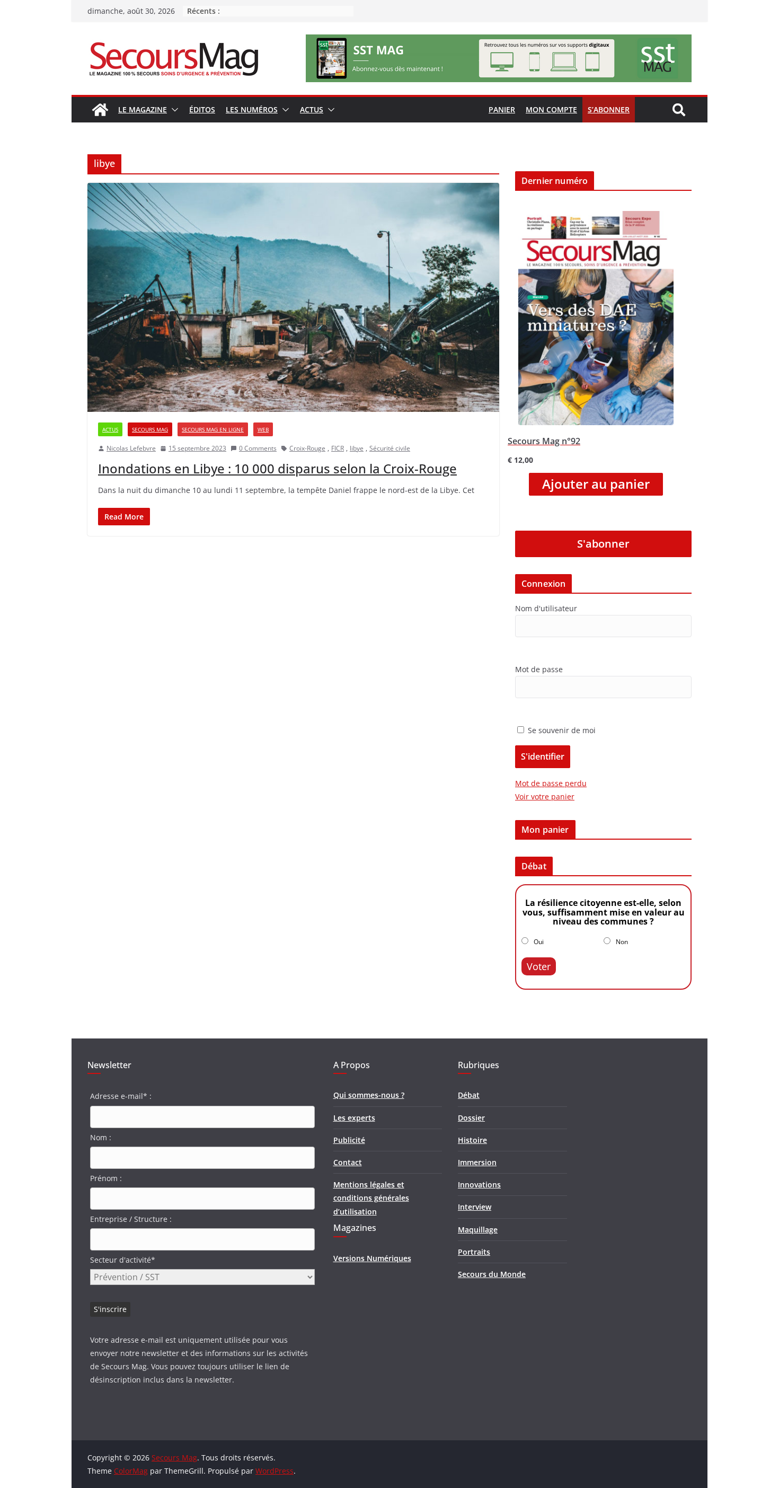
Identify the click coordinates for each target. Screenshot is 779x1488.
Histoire (472, 1140)
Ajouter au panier (596, 484)
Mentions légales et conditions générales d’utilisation (371, 1197)
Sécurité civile (389, 448)
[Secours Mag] (100, 109)
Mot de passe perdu (551, 783)
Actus (311, 109)
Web (263, 429)
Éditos (202, 109)
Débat (469, 1095)
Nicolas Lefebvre (131, 448)
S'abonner (603, 543)
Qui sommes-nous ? (368, 1095)
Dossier (471, 1118)
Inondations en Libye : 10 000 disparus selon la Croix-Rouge (277, 468)
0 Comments (258, 448)
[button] (173, 109)
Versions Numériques (372, 1258)
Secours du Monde (492, 1274)
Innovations (479, 1184)
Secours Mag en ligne (213, 429)
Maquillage (478, 1230)
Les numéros (252, 109)
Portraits (474, 1252)
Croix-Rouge (307, 448)
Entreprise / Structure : (131, 1219)
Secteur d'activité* (122, 1260)
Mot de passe (539, 669)
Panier (502, 109)
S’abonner (609, 109)
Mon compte (551, 109)
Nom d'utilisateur (546, 608)
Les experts (354, 1118)
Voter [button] (539, 966)
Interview (474, 1207)
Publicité (349, 1140)
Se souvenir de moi (561, 730)
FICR (337, 448)
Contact (347, 1162)
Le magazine (142, 109)
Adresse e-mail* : (121, 1096)
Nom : (100, 1137)
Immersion (477, 1162)
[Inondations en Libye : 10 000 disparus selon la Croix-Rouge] (293, 297)
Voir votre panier (544, 796)
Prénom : (106, 1178)
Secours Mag (150, 429)
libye (357, 448)
